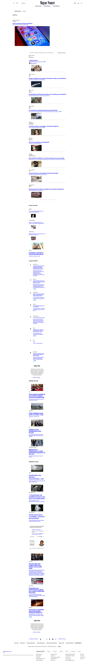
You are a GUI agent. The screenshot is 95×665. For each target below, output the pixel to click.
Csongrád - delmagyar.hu (39, 660)
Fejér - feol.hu (52, 655)
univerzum (30, 607)
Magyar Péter (35, 351)
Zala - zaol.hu (82, 658)
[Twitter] (37, 536)
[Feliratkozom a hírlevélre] (17, 3)
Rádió (79, 651)
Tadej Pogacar (31, 231)
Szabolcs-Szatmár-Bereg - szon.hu (69, 660)
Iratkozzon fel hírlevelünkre (36, 529)
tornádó (30, 472)
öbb (29, 186)
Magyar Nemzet (18, 11)
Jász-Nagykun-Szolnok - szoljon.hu (70, 654)
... (54, 199)
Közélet (48, 651)
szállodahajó (31, 410)
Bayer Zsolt (32, 540)
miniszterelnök (35, 292)
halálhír (30, 209)
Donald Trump (35, 264)
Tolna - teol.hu (82, 654)
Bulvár (67, 651)
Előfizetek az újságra (62, 638)
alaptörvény (30, 561)
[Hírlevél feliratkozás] (31, 536)
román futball (31, 585)
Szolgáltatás (73, 651)
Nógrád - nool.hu (67, 657)
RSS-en (40, 534)
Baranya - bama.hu (38, 655)
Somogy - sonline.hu (68, 658)
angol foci (34, 279)
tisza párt (34, 304)
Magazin (61, 651)
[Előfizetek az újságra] (75, 3)
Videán (33, 534)
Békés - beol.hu (38, 657)
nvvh (29, 391)
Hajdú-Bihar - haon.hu (54, 658)
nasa (29, 76)
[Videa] (39, 536)
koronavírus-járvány (32, 492)
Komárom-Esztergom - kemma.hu (69, 655)
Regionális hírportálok (40, 651)
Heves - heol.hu (53, 660)
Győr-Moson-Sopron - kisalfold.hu (55, 657)
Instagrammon (41, 533)
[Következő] (57, 199)
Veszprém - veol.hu (82, 657)
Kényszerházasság (31, 512)
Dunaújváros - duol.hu (54, 654)
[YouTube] (41, 536)
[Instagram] (35, 536)
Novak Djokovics (32, 220)
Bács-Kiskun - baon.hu (39, 654)
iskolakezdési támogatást (32, 447)
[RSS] (43, 536)
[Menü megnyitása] (81, 3)
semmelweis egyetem (32, 155)
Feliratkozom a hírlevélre (61, 52)
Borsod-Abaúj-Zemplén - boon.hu (40, 658)
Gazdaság (55, 651)
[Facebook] (33, 536)
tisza (29, 427)
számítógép (14, 21)
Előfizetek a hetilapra (36, 377)
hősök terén (32, 57)
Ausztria (30, 250)
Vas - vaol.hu (82, 655)
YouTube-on (36, 534)
